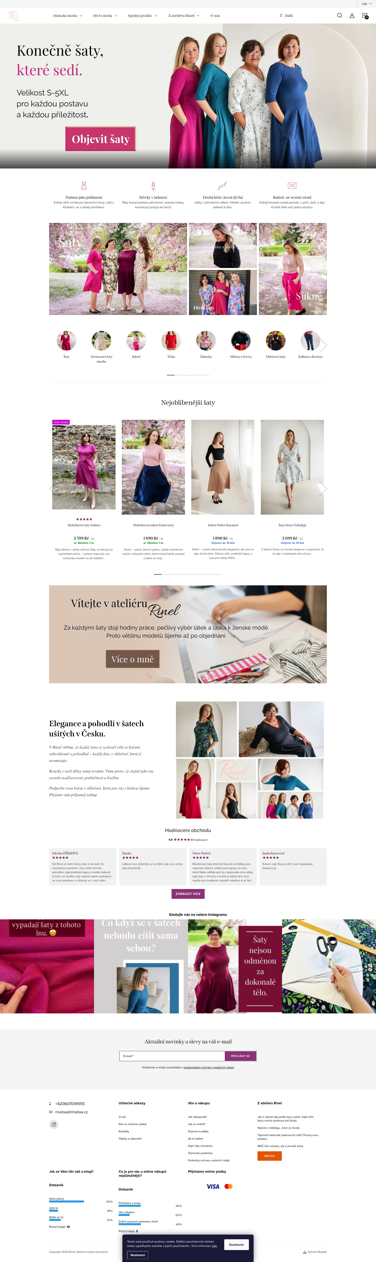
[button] (13, 102)
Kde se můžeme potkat (132, 1124)
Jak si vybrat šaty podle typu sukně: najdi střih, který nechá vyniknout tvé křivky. (286, 1119)
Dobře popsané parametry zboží (138, 1221)
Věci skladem (127, 1212)
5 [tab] (192, 574)
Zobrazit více (188, 894)
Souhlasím (236, 1244)
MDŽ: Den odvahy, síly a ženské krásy (280, 1146)
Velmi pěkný (56, 1199)
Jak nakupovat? (197, 1117)
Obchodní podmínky (200, 1153)
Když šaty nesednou (200, 1146)
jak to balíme (195, 1139)
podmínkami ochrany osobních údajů (209, 1067)
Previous (53, 489)
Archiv (269, 1156)
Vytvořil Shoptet (317, 1252)
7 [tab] (209, 574)
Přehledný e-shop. (130, 1203)
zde (214, 1246)
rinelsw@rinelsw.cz (71, 1112)
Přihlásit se (240, 1056)
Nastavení (138, 1255)
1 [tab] (158, 574)
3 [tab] (175, 574)
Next (323, 345)
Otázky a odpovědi (130, 1138)
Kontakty (124, 1131)
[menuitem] (68, 16)
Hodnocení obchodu (188, 830)
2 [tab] (166, 574)
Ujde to (53, 1208)
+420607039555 (70, 1103)
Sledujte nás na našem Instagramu (198, 914)
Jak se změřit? (196, 1124)
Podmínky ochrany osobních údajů (209, 1160)
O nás (122, 1117)
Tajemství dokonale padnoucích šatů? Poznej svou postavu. (288, 1137)
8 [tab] (218, 574)
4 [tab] (184, 574)
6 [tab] (201, 574)
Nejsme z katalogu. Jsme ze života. (279, 1128)
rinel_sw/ (54, 1124)
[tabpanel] (66, 348)
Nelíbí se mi (56, 1217)
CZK (364, 4)
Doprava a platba (198, 1131)
